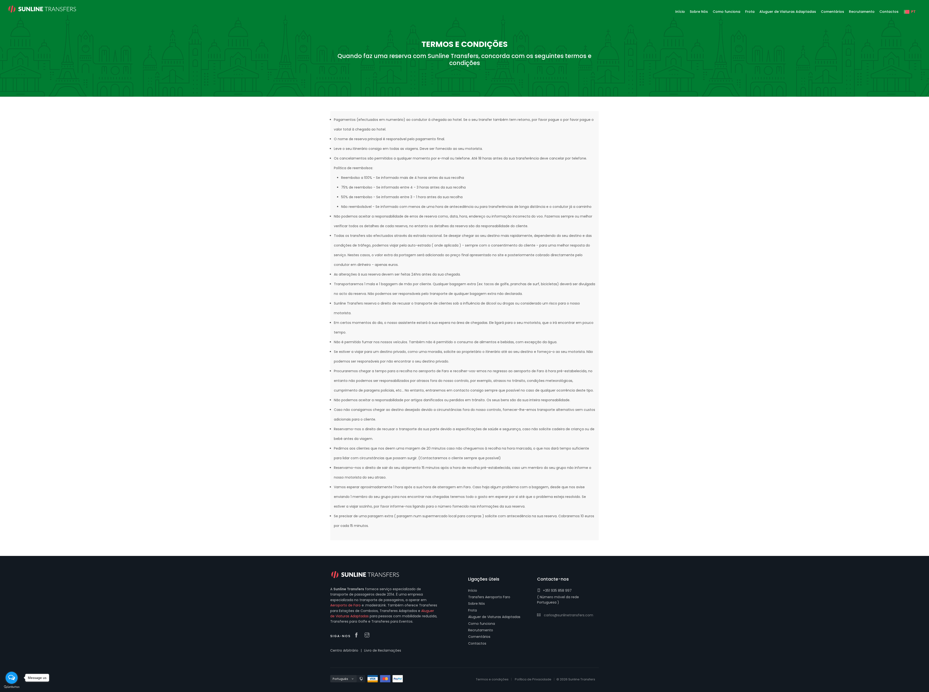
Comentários (479, 636)
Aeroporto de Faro (345, 605)
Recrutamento (480, 630)
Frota (472, 610)
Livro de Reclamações (382, 650)
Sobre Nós (476, 603)
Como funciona (481, 623)
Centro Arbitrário (344, 650)
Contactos (477, 643)
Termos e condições (492, 679)
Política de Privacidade (533, 679)
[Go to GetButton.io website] (11, 687)
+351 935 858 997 (557, 590)
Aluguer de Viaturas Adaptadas (494, 616)
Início (472, 590)
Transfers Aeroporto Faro (489, 597)
